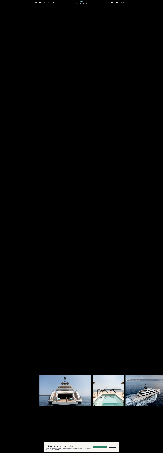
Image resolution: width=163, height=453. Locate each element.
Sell (44, 2)
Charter (35, 2)
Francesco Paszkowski (113, 419)
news (112, 2)
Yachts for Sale (42, 7)
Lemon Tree (51, 7)
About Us (118, 2)
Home (34, 7)
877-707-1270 (126, 2)
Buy (40, 2)
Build (48, 2)
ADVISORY (54, 2)
